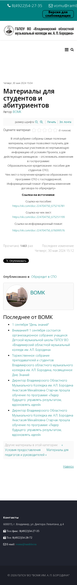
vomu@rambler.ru (26, 544)
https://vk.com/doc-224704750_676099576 (38, 230)
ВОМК (17, 112)
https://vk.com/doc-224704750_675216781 (38, 206)
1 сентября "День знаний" (30, 325)
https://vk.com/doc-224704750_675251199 (38, 217)
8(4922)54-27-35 (27, 5)
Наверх (68, 466)
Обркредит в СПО (44, 277)
